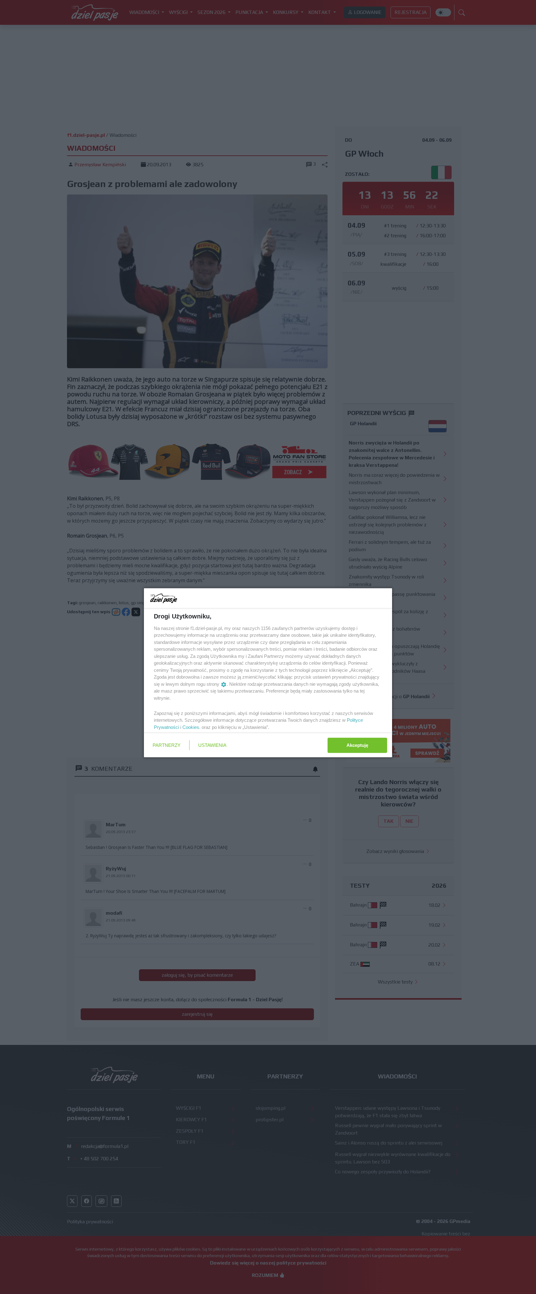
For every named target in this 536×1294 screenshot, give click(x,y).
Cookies (190, 727)
